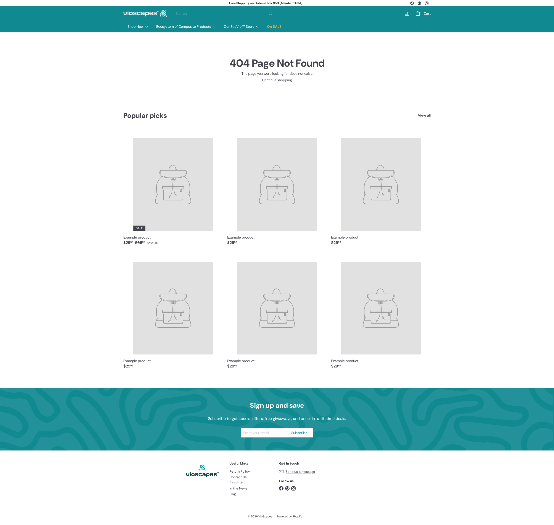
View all (424, 115)
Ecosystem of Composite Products (184, 26)
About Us (236, 483)
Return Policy (239, 471)
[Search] (271, 13)
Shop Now (136, 26)
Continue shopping (277, 80)
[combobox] (224, 13)
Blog (232, 494)
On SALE (274, 26)
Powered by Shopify (289, 516)
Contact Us (238, 477)
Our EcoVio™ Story (239, 26)
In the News (238, 488)
